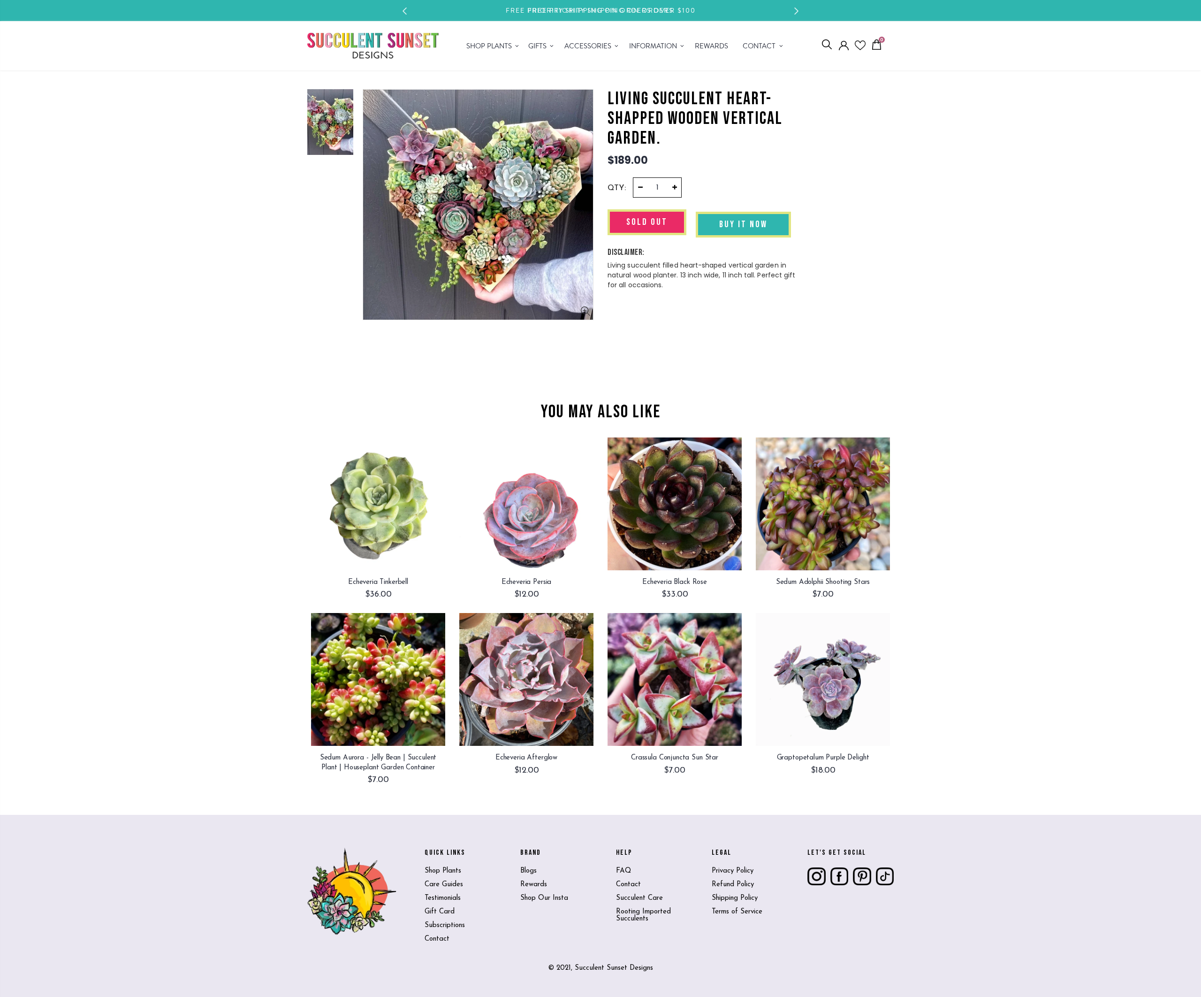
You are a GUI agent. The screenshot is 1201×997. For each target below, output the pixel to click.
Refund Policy (733, 884)
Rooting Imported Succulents (643, 915)
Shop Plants (443, 870)
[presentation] (405, 11)
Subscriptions (445, 925)
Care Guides (444, 884)
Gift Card (440, 911)
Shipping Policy (735, 898)
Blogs (528, 870)
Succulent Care (639, 898)
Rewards (533, 884)
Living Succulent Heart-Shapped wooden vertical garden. (695, 118)
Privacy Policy (732, 870)
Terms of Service (737, 911)
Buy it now (743, 224)
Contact (437, 939)
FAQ (623, 870)
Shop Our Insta (544, 898)
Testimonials (443, 898)
